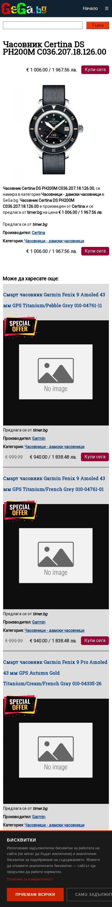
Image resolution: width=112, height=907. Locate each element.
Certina (38, 232)
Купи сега (95, 69)
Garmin (38, 438)
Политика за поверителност (30, 879)
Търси (98, 25)
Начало (90, 8)
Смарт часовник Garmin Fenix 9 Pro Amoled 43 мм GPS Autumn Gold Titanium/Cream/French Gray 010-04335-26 (55, 672)
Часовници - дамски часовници (54, 241)
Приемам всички (35, 894)
